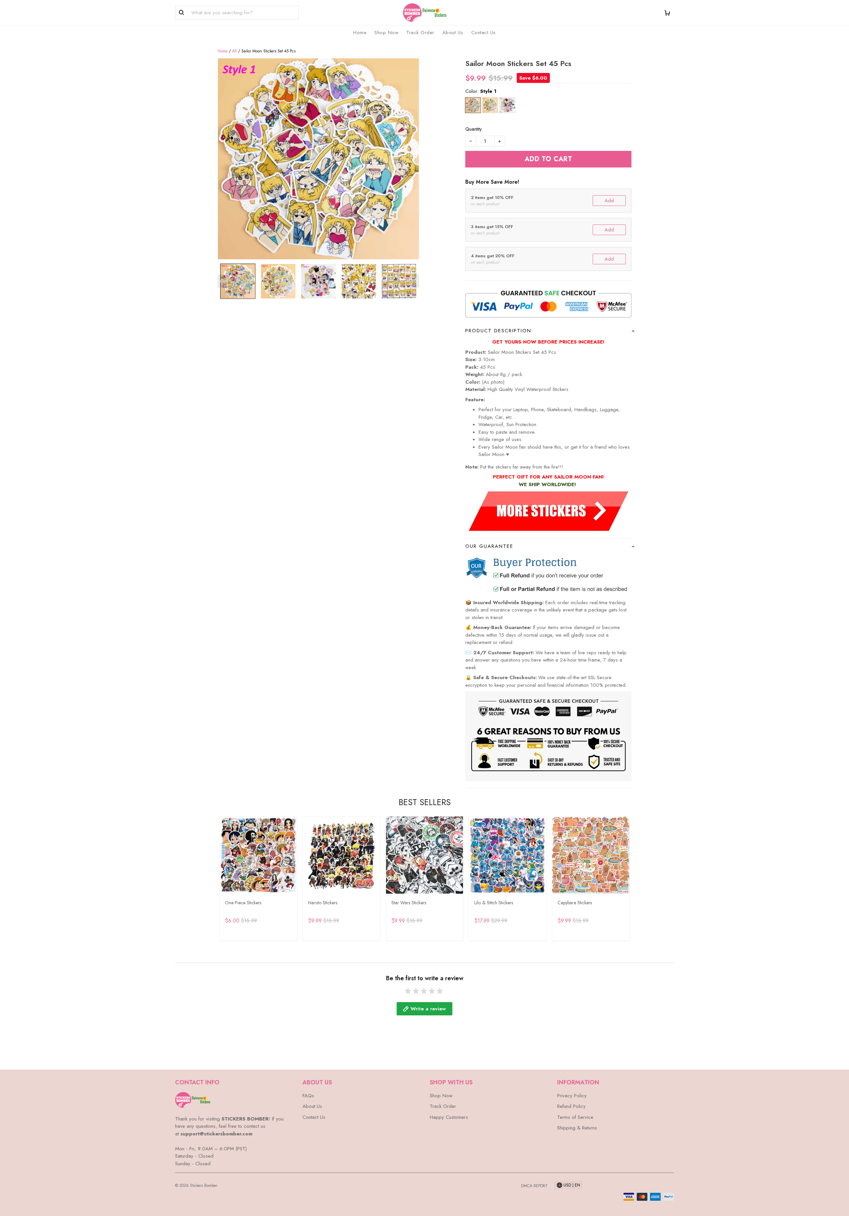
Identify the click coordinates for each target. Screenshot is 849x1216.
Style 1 (488, 91)
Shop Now (386, 32)
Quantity (473, 129)
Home (359, 32)
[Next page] (416, 281)
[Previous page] (221, 281)
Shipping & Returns (577, 1127)
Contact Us (483, 32)
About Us (452, 32)
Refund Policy (571, 1106)
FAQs (308, 1095)
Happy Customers (449, 1117)
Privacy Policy (572, 1095)
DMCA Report (534, 1186)
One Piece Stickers (243, 902)
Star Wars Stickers (408, 902)
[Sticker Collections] (548, 510)
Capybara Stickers (574, 902)
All (234, 51)
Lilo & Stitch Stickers (493, 902)
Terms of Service (575, 1117)
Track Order (420, 32)
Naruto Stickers (322, 902)
